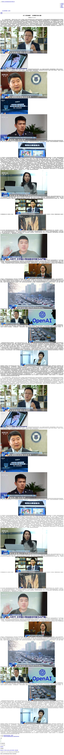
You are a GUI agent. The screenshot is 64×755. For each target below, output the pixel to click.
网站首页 (1, 750)
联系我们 (62, 7)
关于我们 (62, 4)
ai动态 (62, 6)
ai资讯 (62, 5)
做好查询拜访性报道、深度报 (8, 735)
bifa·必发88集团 (4, 10)
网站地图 (16, 750)
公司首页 (62, 3)
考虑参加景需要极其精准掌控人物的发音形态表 (11, 736)
